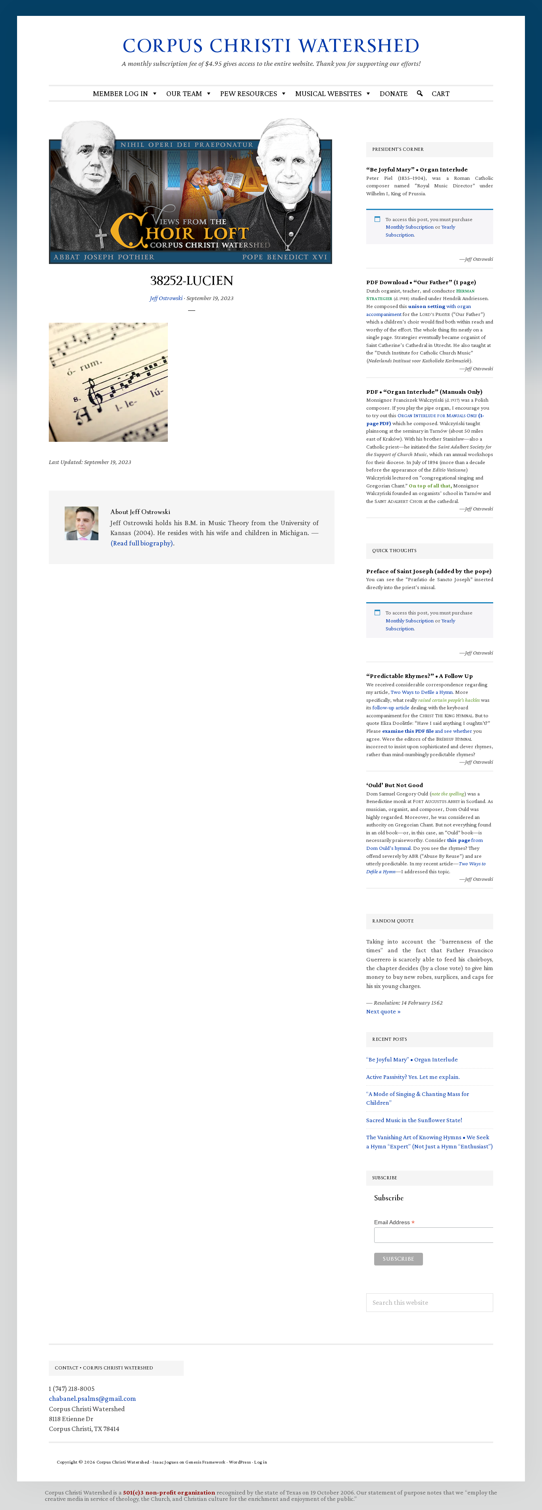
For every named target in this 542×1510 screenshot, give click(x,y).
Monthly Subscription (410, 226)
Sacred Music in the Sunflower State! (414, 1120)
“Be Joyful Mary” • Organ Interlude (412, 1059)
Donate (394, 93)
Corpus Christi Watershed (271, 46)
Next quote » (383, 1011)
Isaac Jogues (165, 1462)
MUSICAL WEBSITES (328, 93)
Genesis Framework (205, 1462)
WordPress (240, 1462)
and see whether (427, 731)
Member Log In (120, 93)
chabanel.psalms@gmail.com (92, 1398)
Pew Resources (248, 93)
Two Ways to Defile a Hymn (422, 692)
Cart (441, 93)
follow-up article (391, 707)
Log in (260, 1462)
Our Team (184, 93)
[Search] (420, 93)
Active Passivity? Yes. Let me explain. (413, 1076)
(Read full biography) (141, 543)
